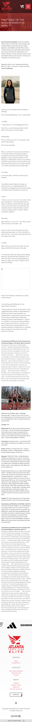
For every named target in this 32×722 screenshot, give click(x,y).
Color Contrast (23, 721)
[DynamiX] (16, 716)
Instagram (16, 703)
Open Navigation (28, 6)
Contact (16, 694)
